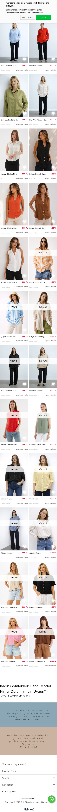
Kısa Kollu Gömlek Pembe (9, 661)
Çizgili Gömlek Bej (36, 336)
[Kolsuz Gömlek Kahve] (43, 204)
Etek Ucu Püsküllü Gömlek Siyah (9, 390)
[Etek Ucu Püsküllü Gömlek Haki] (14, 95)
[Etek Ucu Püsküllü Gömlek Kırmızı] (43, 41)
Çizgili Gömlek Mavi (8, 336)
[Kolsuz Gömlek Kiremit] (14, 204)
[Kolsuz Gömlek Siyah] (43, 149)
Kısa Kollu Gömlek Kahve (38, 661)
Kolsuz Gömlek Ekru (9, 174)
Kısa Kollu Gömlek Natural (9, 607)
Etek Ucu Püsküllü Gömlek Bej (38, 390)
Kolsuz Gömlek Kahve (37, 228)
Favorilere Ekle (24, 59)
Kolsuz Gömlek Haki (37, 445)
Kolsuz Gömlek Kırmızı (9, 445)
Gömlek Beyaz (35, 553)
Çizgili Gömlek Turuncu (38, 282)
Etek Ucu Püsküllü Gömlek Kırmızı (38, 65)
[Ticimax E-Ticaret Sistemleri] (28, 809)
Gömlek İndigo (6, 553)
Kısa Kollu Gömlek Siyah (38, 607)
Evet (44, 17)
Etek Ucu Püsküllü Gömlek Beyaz (38, 120)
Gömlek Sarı (34, 499)
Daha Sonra (27, 17)
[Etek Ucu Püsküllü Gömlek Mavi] (14, 41)
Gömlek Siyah (6, 499)
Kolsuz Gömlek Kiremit (9, 228)
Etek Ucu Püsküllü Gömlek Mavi (9, 65)
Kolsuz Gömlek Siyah (37, 174)
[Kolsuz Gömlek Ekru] (14, 149)
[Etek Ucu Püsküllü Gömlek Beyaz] (43, 95)
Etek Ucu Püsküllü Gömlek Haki (9, 120)
